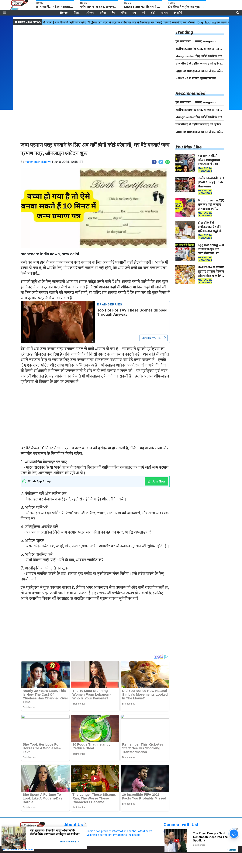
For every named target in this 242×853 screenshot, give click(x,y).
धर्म (143, 12)
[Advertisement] (95, 52)
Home (63, 12)
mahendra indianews (38, 162)
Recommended (190, 93)
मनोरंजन (90, 12)
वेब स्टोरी (178, 12)
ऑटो (153, 12)
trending (184, 32)
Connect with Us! (181, 824)
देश (113, 12)
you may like (188, 147)
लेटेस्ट (77, 12)
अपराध (164, 12)
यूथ (134, 12)
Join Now (158, 481)
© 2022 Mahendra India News (18, 849)
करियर (103, 12)
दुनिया (123, 12)
